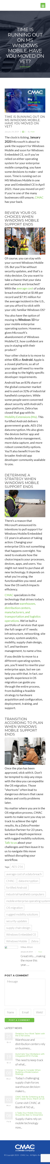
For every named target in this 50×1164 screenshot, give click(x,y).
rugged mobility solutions (22, 914)
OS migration (14, 907)
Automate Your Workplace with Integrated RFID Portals (30, 1055)
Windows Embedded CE (21, 934)
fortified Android (16, 887)
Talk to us (11, 842)
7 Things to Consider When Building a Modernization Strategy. (28, 1072)
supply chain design (18, 928)
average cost (25, 288)
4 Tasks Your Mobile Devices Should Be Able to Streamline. (29, 1114)
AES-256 (17, 866)
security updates (16, 921)
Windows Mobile (16, 941)
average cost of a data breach (24, 874)
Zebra (34, 941)
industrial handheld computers (25, 894)
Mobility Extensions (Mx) (21, 417)
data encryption (28, 881)
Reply (40, 952)
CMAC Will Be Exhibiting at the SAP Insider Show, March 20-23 (29, 1098)
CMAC (39, 197)
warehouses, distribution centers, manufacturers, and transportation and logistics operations (23, 612)
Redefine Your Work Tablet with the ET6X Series (30, 1034)
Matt (33, 132)
